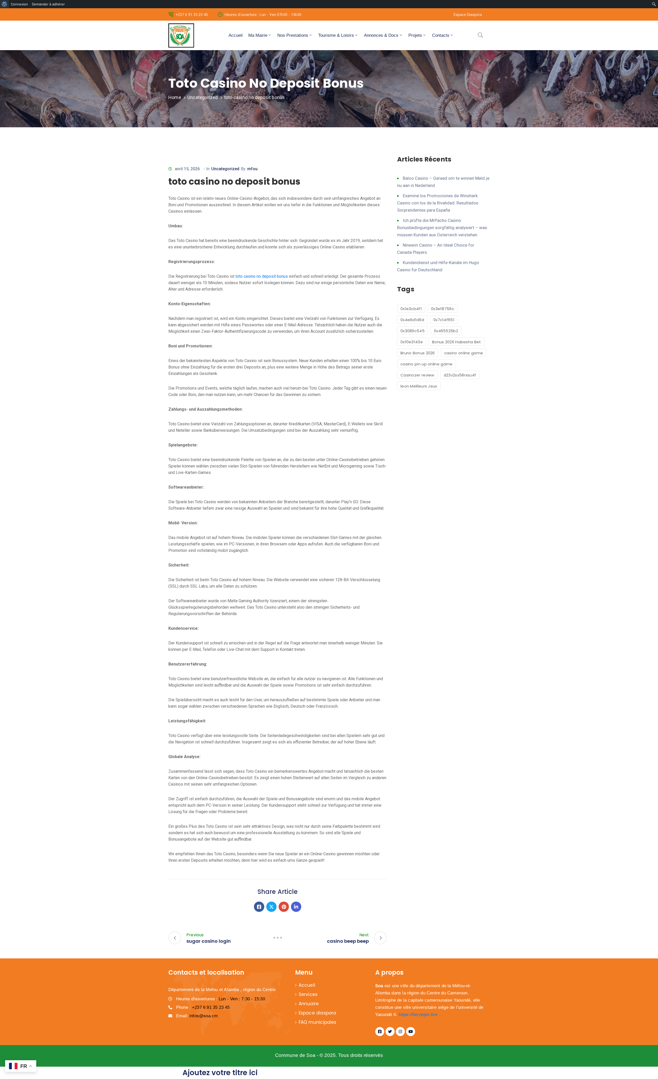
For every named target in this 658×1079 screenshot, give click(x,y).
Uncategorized (202, 97)
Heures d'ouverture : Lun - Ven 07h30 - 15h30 (263, 14)
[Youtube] (410, 1031)
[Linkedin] (296, 907)
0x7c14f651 (443, 319)
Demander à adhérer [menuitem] (48, 4)
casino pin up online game (426, 364)
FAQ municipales (317, 1022)
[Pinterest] (284, 907)
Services (308, 994)
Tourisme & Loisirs (336, 35)
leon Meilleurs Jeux (418, 386)
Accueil (236, 35)
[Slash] (277, 937)
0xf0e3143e (411, 342)
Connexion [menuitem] (19, 4)
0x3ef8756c (442, 308)
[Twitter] (271, 907)
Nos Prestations (292, 35)
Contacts (440, 35)
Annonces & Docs (381, 35)
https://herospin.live (418, 1014)
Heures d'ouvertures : (220, 998)
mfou (252, 168)
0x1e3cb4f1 (411, 308)
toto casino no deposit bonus (261, 276)
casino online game (463, 353)
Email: (197, 1015)
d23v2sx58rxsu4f (460, 375)
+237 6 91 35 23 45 (192, 14)
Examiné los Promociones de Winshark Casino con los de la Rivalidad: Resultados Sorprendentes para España (437, 203)
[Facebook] (259, 907)
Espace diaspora (317, 1013)
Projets (415, 35)
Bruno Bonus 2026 (417, 353)
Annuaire (309, 1004)
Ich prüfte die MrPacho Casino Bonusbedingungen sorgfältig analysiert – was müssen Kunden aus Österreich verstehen (442, 227)
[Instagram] (400, 1031)
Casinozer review (417, 375)
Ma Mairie (257, 35)
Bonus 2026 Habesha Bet (456, 342)
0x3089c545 (412, 331)
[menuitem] (4, 4)
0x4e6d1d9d (412, 319)
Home (174, 97)
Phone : (203, 1007)
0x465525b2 (446, 331)
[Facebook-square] (379, 1031)
